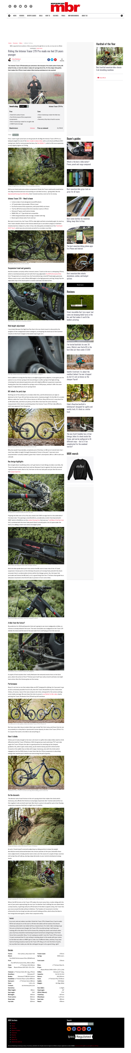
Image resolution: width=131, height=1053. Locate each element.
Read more (80, 285)
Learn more (39, 48)
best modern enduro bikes (35, 141)
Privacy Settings (94, 1045)
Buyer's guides (74, 139)
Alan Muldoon (16, 59)
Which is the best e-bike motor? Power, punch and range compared (79, 163)
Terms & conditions (79, 1045)
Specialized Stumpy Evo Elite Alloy (18, 194)
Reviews (15, 43)
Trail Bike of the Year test (56, 520)
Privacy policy (87, 1045)
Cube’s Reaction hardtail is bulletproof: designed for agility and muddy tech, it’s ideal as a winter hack (80, 408)
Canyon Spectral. (15, 472)
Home (9, 43)
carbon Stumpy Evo (34, 520)
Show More (102, 78)
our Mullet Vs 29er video (50, 694)
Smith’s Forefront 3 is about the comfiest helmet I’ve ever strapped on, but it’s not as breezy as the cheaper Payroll (79, 375)
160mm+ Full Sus (28, 43)
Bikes (20, 43)
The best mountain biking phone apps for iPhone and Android (80, 247)
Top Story (15, 135)
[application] (36, 88)
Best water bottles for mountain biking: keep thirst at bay (78, 220)
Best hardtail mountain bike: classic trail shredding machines (108, 68)
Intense (32, 128)
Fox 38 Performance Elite (53, 274)
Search (91, 1024)
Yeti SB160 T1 (41, 143)
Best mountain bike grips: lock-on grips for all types (78, 190)
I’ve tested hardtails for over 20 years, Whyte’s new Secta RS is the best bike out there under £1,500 (79, 347)
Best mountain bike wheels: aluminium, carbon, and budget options (77, 276)
